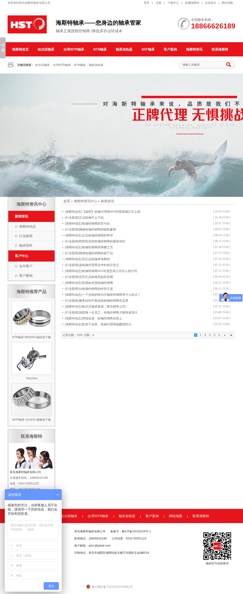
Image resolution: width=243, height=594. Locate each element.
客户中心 (21, 256)
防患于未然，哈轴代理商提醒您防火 (106, 324)
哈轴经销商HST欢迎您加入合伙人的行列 (109, 271)
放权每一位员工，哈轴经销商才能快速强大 (108, 312)
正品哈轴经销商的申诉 (97, 235)
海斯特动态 (27, 226)
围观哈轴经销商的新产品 (96, 253)
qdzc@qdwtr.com (100, 545)
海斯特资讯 (194, 49)
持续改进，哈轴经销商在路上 (102, 318)
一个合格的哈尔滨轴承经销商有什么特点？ (111, 294)
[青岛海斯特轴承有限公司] (27, 35)
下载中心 (173, 3)
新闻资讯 (21, 216)
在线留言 (210, 3)
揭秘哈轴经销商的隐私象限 (97, 229)
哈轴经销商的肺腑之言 (97, 247)
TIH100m (31, 378)
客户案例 (170, 49)
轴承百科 (26, 245)
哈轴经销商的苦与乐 (96, 223)
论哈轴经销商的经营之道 (96, 288)
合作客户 (26, 266)
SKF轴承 (148, 49)
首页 (66, 201)
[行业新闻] (72, 217)
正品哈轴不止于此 (91, 217)
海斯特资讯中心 (85, 201)
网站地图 (227, 3)
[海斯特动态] (73, 211)
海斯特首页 (20, 49)
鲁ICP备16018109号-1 (136, 531)
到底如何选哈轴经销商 (97, 283)
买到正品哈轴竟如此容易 (96, 277)
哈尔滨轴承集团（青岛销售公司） (105, 306)
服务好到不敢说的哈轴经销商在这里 (103, 300)
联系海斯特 (220, 49)
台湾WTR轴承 (73, 49)
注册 (158, 3)
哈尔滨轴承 (46, 49)
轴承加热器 (124, 49)
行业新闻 (26, 236)
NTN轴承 (100, 49)
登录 (147, 3)
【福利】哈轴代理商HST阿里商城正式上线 (111, 211)
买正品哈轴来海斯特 (96, 259)
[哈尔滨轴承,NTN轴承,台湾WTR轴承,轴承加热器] (121, 135)
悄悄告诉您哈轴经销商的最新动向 (102, 241)
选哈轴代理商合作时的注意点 (99, 265)
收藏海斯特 (192, 3)
